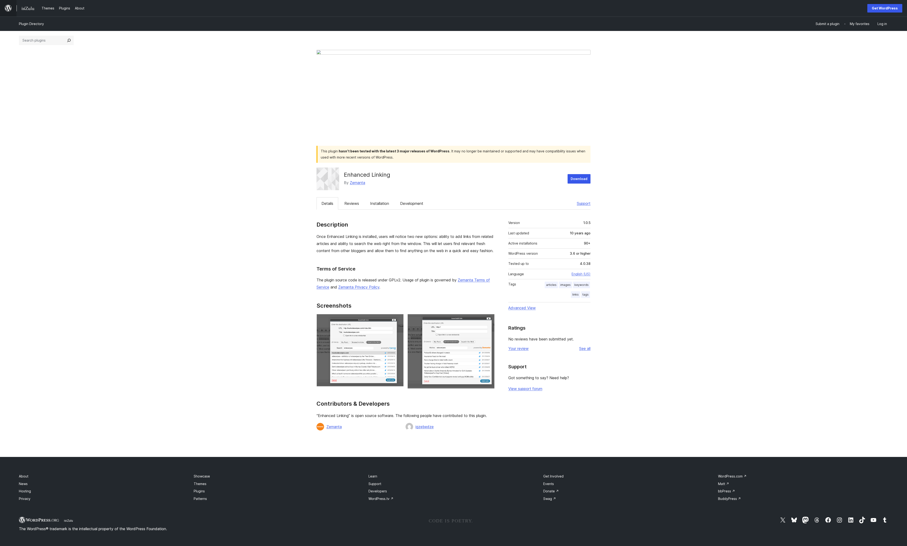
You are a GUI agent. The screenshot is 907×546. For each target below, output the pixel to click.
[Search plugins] (69, 40)
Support (583, 203)
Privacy (24, 499)
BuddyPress (729, 499)
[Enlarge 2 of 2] (488, 320)
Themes (200, 484)
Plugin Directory (31, 24)
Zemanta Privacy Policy (358, 287)
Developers (377, 491)
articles (551, 285)
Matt (723, 484)
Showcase (202, 476)
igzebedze (424, 426)
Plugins (199, 491)
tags (585, 294)
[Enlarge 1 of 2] (397, 320)
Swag (549, 499)
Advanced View (522, 307)
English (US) (581, 274)
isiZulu (68, 520)
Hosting (25, 491)
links (575, 294)
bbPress (726, 491)
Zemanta (357, 182)
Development (411, 203)
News (23, 484)
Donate (551, 491)
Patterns (200, 499)
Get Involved (553, 476)
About (23, 476)
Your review (518, 348)
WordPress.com (732, 476)
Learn (372, 476)
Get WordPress (885, 8)
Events (548, 484)
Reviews (351, 203)
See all (584, 348)
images (565, 285)
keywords (581, 285)
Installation (379, 203)
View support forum (525, 388)
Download (579, 179)
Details (327, 203)
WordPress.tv (381, 499)
